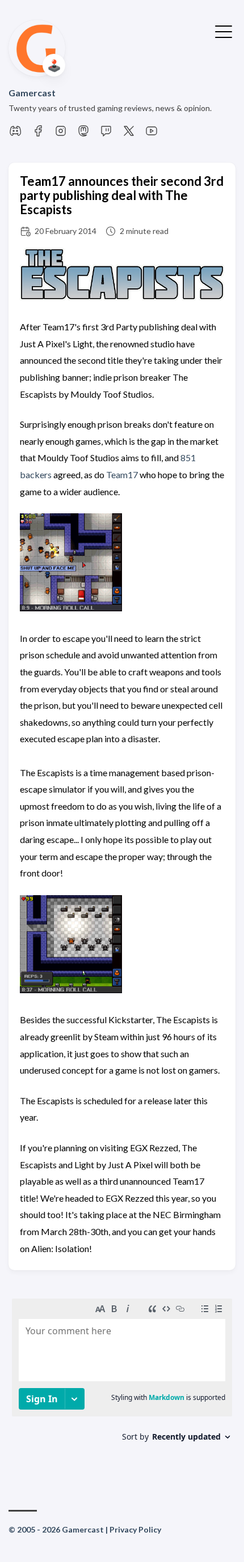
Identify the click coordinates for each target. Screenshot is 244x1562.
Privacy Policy (135, 1529)
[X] (129, 134)
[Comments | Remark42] (122, 1383)
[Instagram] (61, 134)
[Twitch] (106, 134)
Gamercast (32, 92)
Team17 (122, 474)
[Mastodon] (83, 134)
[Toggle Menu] (223, 30)
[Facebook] (38, 134)
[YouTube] (151, 134)
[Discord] (15, 134)
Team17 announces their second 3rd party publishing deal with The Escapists (122, 195)
